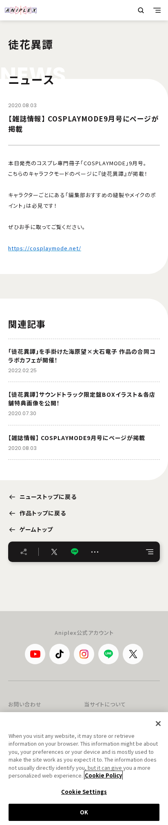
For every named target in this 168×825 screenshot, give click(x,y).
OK (84, 812)
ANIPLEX (21, 10)
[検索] (141, 10)
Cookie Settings (84, 792)
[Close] (158, 724)
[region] (84, 768)
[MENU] (157, 10)
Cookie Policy (103, 775)
